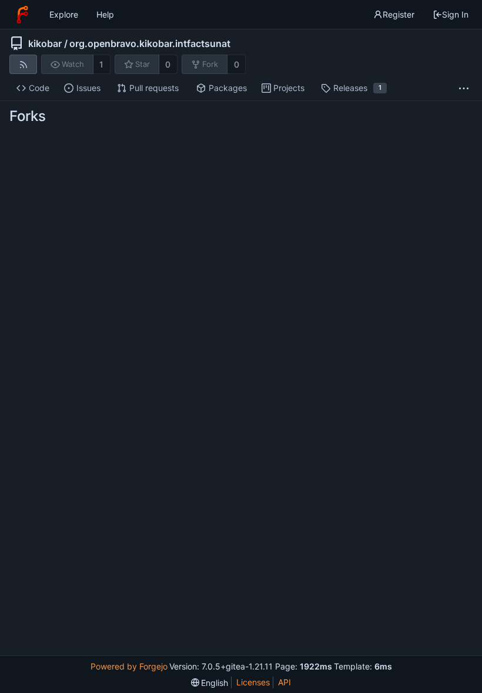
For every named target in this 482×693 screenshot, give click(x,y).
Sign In (455, 14)
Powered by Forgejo (129, 666)
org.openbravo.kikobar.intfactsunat (149, 43)
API (284, 682)
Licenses (253, 682)
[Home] (22, 14)
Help (105, 14)
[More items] (464, 88)
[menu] (210, 683)
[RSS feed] (23, 64)
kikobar (45, 43)
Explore (63, 14)
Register (398, 14)
